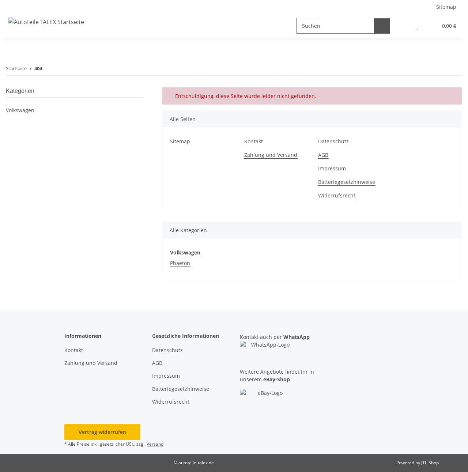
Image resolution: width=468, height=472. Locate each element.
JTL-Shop (430, 463)
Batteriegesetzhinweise (346, 181)
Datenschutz (333, 141)
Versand (155, 444)
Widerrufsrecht (336, 195)
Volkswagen (20, 110)
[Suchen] (382, 26)
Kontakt (253, 141)
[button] (403, 25)
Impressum (332, 168)
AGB (323, 154)
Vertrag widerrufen (102, 431)
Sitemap (446, 6)
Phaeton (180, 263)
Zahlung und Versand (270, 154)
